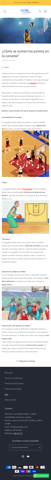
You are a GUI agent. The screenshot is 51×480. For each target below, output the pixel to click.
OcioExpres (20, 476)
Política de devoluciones (14, 383)
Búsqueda (8, 373)
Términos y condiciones (14, 378)
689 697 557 (18, 433)
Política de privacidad (13, 389)
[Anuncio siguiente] (46, 2)
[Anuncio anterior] (4, 2)
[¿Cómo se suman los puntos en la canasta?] (25, 153)
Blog (6, 394)
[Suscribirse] (39, 447)
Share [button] (7, 67)
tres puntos (27, 189)
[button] (4, 11)
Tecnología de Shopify (31, 476)
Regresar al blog (27, 361)
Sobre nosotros (11, 400)
